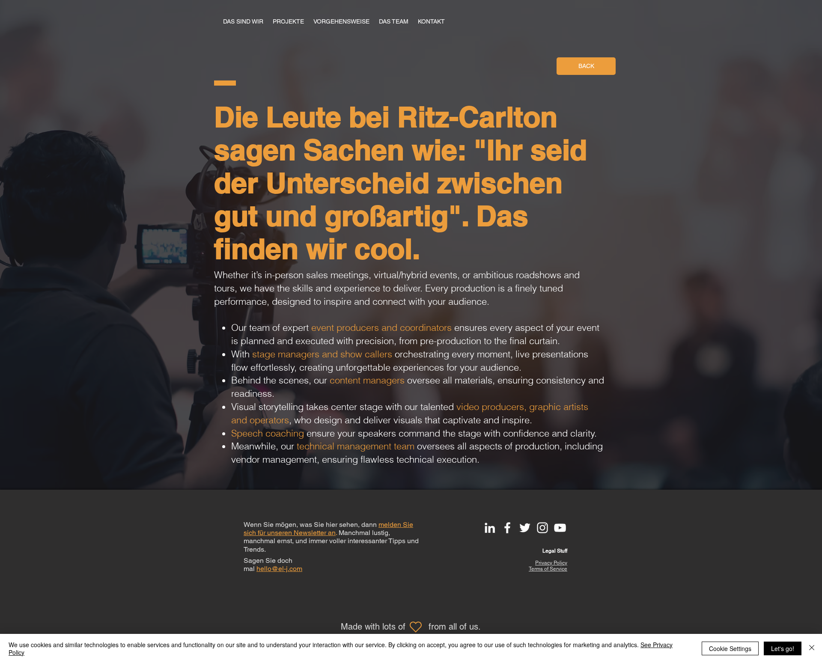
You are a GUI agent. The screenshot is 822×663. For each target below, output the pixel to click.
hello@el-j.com (279, 569)
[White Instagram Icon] (542, 527)
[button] (431, 21)
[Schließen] (812, 648)
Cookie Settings (730, 648)
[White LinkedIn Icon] (489, 527)
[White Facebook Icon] (507, 527)
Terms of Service (548, 569)
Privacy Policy (551, 563)
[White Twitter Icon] (525, 527)
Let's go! (782, 648)
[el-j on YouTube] (560, 527)
